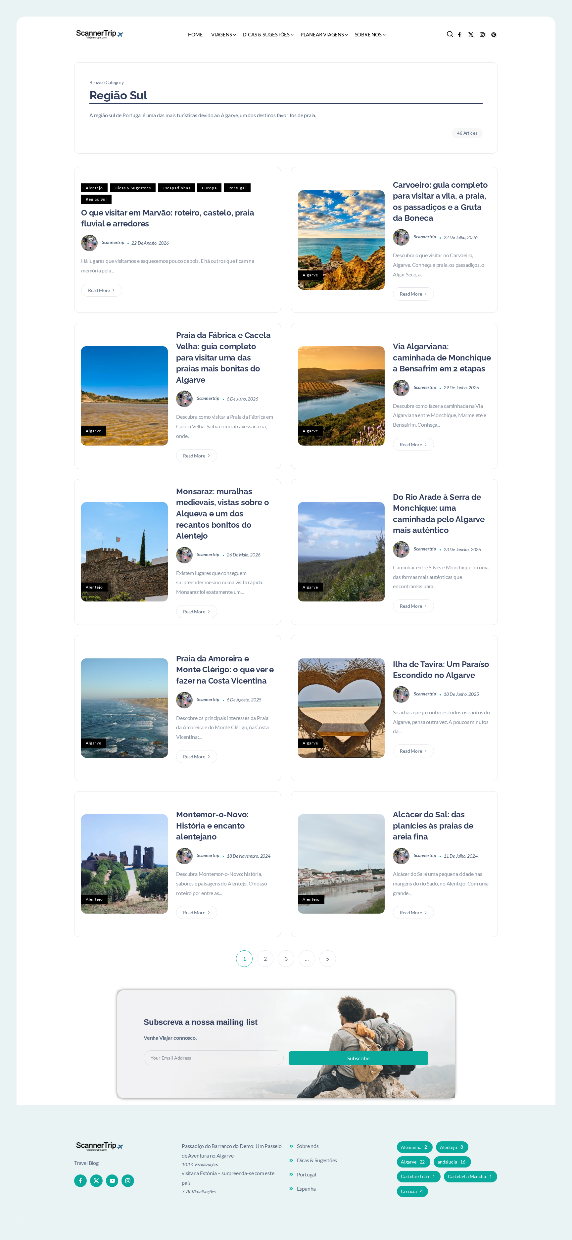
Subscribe (358, 1058)
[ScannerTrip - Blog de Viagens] (99, 34)
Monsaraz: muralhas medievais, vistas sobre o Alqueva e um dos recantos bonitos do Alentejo (222, 514)
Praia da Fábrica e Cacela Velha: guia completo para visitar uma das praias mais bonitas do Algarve (223, 357)
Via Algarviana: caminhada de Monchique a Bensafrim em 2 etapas (442, 357)
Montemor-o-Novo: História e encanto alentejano (212, 825)
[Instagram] (482, 34)
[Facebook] (459, 34)
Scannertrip (113, 242)
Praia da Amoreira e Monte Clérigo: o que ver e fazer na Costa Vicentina (225, 670)
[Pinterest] (494, 34)
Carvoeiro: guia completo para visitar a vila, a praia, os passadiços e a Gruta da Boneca (440, 201)
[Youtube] (112, 1180)
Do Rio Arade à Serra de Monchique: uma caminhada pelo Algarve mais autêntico (439, 513)
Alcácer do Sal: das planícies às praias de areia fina (433, 825)
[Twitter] (471, 34)
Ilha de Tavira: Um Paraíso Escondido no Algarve (441, 669)
